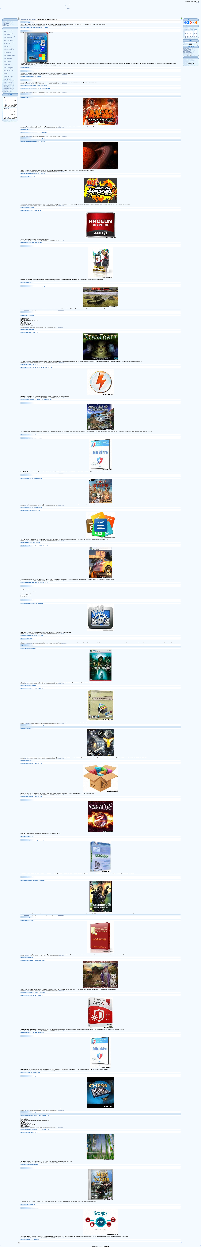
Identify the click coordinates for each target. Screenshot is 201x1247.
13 (192, 33)
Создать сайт (186, 48)
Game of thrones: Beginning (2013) (28, 648)
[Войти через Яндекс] (191, 22)
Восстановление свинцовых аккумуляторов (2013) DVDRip (34, 79)
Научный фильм (7, 64)
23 (185, 36)
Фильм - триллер (7, 77)
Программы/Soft (7, 89)
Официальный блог (187, 49)
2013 (30, 19)
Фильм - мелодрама (8, 56)
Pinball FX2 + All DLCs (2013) (27, 836)
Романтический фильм (8, 70)
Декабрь (33, 19)
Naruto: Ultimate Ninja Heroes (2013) (28, 176)
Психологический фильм (9, 68)
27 (192, 36)
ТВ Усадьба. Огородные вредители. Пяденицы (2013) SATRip (34, 22)
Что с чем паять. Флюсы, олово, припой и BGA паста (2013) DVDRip (35, 88)
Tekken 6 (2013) (24, 97)
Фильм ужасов (7, 79)
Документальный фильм (9, 45)
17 (187, 34)
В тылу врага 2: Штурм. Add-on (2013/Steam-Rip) (31, 478)
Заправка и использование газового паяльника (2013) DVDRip (34, 132)
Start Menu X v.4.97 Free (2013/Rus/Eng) (29, 1132)
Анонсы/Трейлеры (7, 30)
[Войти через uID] (185, 22)
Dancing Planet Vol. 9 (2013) (27, 585)
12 (190, 33)
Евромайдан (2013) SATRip (27, 638)
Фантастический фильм (8, 80)
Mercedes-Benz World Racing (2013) (28, 434)
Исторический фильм (8, 49)
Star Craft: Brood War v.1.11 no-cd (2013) (29, 332)
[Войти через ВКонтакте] (188, 22)
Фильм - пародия (7, 65)
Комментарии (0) (63, 25)
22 (196, 34)
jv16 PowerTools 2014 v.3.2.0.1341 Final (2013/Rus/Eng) (32, 603)
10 (187, 33)
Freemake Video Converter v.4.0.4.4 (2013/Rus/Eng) (31, 763)
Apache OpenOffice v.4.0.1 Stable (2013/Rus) (30, 510)
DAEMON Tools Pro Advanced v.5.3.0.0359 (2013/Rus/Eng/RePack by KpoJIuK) (37, 367)
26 (190, 36)
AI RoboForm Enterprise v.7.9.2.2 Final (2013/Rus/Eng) (32, 840)
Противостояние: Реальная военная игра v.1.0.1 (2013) (33, 286)
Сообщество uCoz (187, 50)
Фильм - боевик (7, 34)
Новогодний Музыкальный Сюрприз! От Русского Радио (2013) (35, 1115)
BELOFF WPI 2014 (25, 30)
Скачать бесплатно (24, 19)
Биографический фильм (9, 36)
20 (192, 34)
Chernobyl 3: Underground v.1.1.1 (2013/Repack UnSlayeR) (33, 880)
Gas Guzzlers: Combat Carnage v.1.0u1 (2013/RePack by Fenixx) (34, 545)
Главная (68, 8)
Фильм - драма (7, 46)
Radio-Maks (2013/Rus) (26, 245)
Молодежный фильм (8, 59)
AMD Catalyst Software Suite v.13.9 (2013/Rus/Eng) (31, 210)
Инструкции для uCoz (187, 52)
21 (194, 34)
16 (185, 34)
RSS (198, 2)
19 (190, 34)
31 (187, 37)
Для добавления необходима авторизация (10, 120)
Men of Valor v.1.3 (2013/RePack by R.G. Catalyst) (31, 1204)
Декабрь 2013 (191, 28)
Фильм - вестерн (7, 37)
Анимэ (5, 31)
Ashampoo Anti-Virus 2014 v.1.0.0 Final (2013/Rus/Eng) (32, 995)
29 (196, 36)
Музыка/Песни (7, 86)
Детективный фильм (8, 42)
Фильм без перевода (8, 33)
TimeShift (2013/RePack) (26, 728)
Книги (5, 83)
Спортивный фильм (8, 76)
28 (194, 36)
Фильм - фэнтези (7, 82)
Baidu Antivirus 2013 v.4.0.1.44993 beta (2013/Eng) (31, 1035)
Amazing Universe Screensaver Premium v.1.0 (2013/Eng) (33, 141)
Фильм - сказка (7, 74)
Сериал (5, 73)
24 (187, 36)
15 (196, 33)
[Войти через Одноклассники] (196, 22)
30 (185, 37)
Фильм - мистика (7, 58)
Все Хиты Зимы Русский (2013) (27, 315)
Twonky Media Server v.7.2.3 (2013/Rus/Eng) (30, 1208)
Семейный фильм (7, 71)
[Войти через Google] (193, 22)
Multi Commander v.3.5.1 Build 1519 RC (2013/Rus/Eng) (32, 688)
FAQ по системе (186, 51)
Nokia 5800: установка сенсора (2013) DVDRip (31, 76)
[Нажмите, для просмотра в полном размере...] (36, 32)
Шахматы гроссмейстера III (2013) (28, 1076)
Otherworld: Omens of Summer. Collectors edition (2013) (33, 960)
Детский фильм (7, 43)
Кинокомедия (6, 52)
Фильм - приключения (8, 67)
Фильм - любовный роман (9, 55)
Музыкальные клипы (8, 88)
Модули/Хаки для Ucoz (8, 85)
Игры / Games (6, 91)
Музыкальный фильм (8, 62)
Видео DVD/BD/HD (7, 40)
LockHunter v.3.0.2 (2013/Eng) (27, 920)
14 (194, 33)
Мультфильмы (7, 61)
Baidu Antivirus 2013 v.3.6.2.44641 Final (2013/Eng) (31, 438)
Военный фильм (7, 39)
